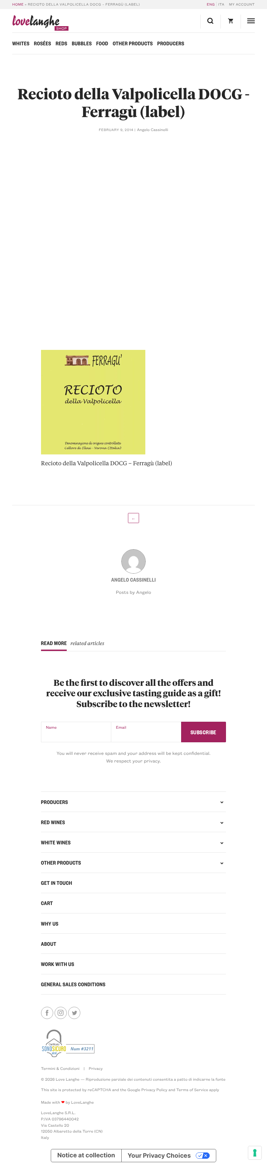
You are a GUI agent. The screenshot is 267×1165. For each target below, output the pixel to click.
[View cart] (230, 22)
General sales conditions (73, 984)
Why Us (49, 923)
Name (51, 727)
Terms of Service (192, 1089)
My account (242, 4)
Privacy (96, 1068)
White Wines (56, 842)
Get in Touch (56, 882)
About (48, 943)
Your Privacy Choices (159, 1155)
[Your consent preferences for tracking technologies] (254, 1152)
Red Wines (53, 822)
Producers (170, 43)
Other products (133, 43)
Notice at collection (86, 1155)
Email (121, 727)
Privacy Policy (154, 1089)
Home (18, 4)
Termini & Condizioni (60, 1068)
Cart (47, 902)
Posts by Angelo (133, 592)
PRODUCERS (54, 801)
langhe (35, 23)
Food (102, 43)
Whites (21, 43)
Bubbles (82, 43)
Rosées (42, 43)
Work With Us (57, 963)
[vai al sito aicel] (69, 1043)
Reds (61, 43)
